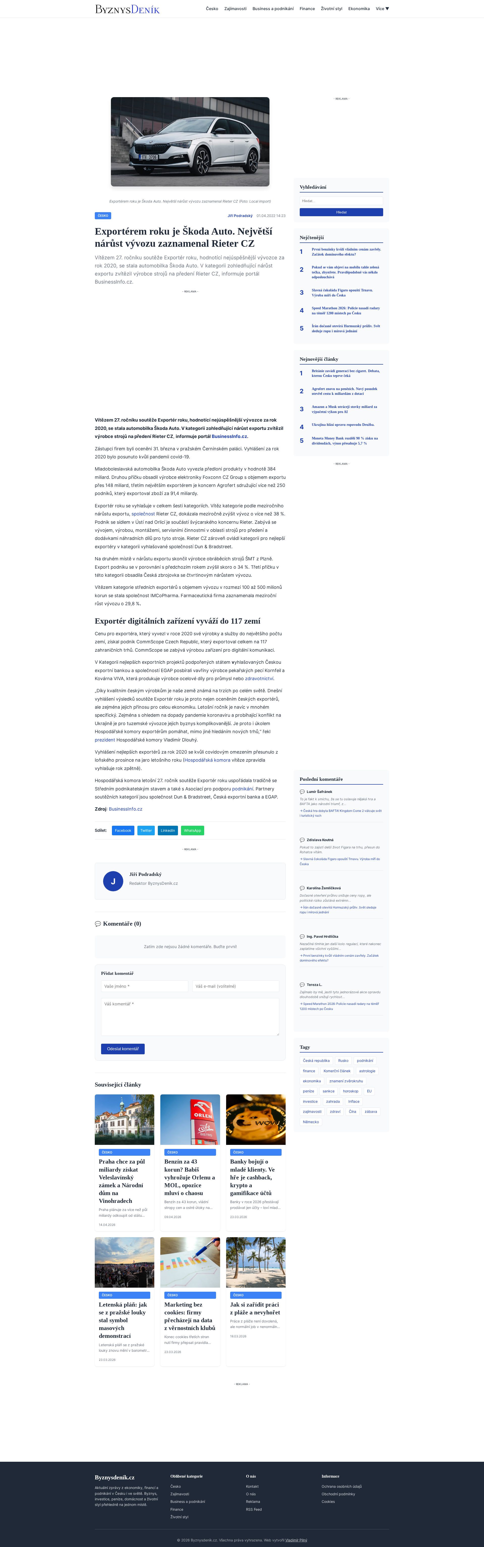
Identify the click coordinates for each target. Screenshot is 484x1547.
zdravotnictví (259, 678)
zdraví (335, 1111)
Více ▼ (382, 8)
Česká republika (316, 1060)
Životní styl (331, 8)
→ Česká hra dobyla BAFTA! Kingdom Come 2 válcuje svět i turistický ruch (341, 813)
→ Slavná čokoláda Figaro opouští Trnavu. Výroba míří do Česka (340, 861)
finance (309, 1071)
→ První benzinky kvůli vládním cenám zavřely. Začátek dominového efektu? (339, 958)
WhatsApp (192, 830)
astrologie (367, 1071)
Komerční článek (337, 1071)
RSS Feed (254, 1509)
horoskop (350, 1091)
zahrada (333, 1101)
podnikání (242, 788)
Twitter (146, 830)
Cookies (328, 1501)
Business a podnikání (273, 8)
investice (310, 1101)
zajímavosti (312, 1111)
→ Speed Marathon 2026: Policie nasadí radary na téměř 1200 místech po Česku (339, 1006)
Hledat (341, 212)
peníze (308, 1091)
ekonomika (312, 1081)
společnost (143, 513)
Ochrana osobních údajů (342, 1486)
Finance (307, 8)
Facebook (123, 830)
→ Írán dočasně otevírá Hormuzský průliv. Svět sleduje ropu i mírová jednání (338, 909)
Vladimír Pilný (296, 1540)
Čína (352, 1111)
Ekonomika (359, 8)
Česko (212, 8)
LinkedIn (168, 830)
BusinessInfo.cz (229, 436)
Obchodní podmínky (338, 1494)
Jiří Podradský (240, 215)
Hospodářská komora (207, 760)
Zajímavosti (235, 8)
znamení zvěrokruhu (346, 1081)
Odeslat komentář (123, 1049)
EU (369, 1091)
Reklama (253, 1501)
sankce (329, 1091)
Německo (311, 1122)
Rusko (343, 1060)
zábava (371, 1111)
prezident (105, 739)
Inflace (353, 1101)
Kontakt (252, 1486)
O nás (251, 1494)
